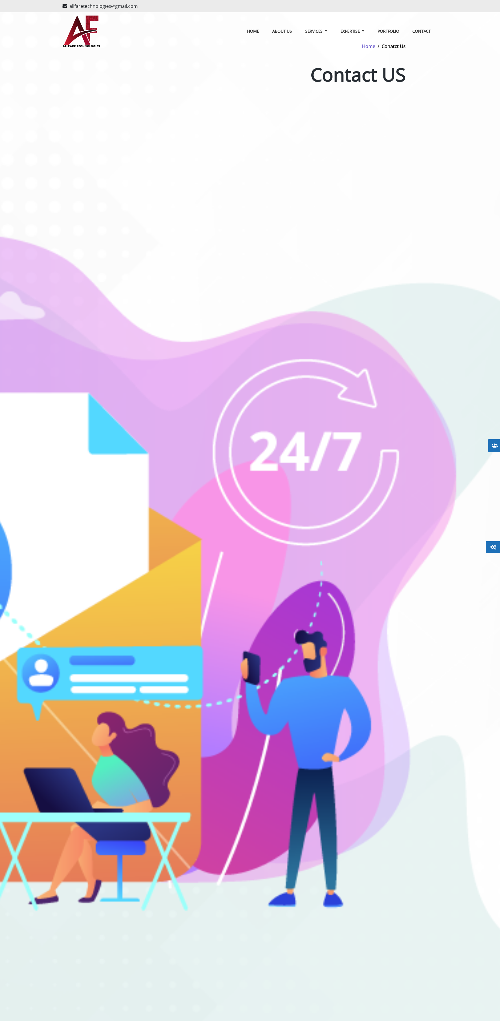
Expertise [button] (351, 31)
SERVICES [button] (314, 31)
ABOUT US (282, 31)
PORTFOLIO (388, 31)
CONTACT (421, 31)
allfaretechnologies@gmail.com (103, 6)
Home (253, 31)
